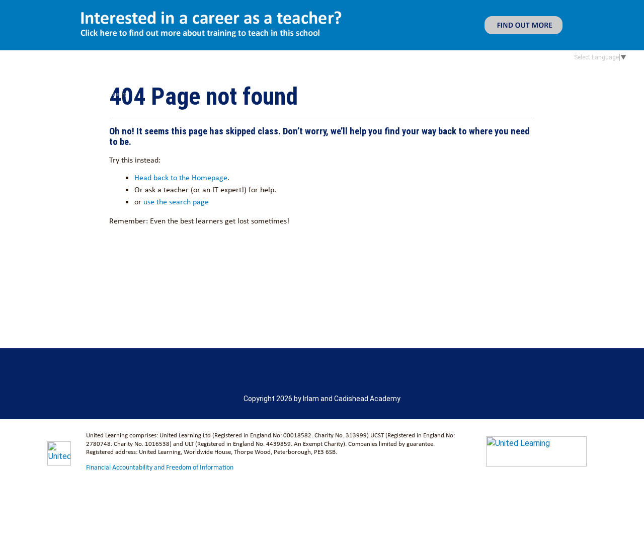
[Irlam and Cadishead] (138, 76)
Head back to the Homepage (180, 177)
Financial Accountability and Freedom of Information (159, 467)
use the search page (176, 201)
